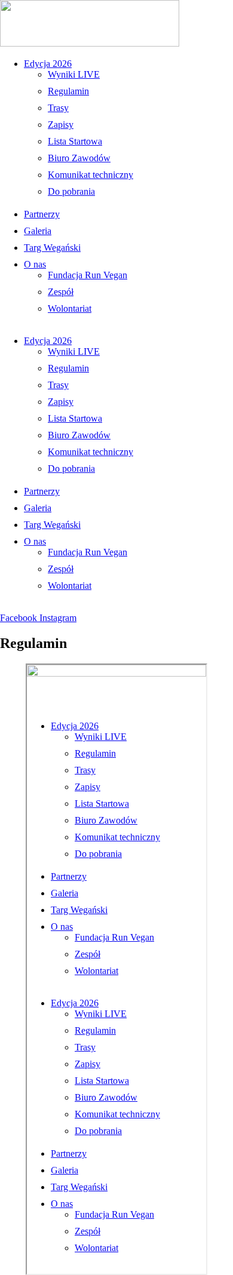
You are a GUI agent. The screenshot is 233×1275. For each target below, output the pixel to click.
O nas (35, 264)
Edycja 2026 (48, 64)
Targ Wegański (52, 247)
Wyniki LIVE (74, 74)
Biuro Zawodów (79, 158)
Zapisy (60, 124)
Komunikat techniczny (90, 175)
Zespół (60, 292)
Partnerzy (42, 214)
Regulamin (68, 91)
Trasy (58, 108)
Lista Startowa (75, 141)
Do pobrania (71, 191)
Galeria (37, 231)
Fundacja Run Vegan (87, 275)
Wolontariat (69, 308)
